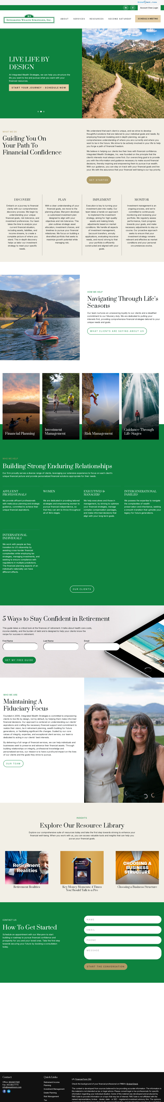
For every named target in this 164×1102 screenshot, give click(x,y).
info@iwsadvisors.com (12, 1087)
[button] (65, 18)
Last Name (48, 641)
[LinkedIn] (126, 7)
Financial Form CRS (83, 1079)
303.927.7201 (14, 1082)
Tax (45, 1100)
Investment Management (54, 1089)
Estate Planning (50, 1093)
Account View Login (149, 8)
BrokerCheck (132, 1084)
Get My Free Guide (19, 660)
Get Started (98, 180)
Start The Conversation (106, 966)
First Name (8, 641)
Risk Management (51, 1096)
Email (86, 641)
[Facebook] (133, 7)
